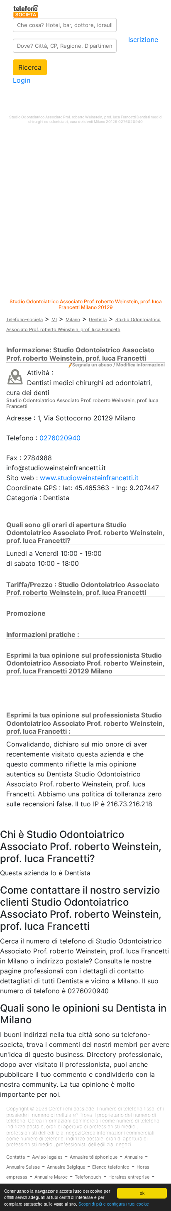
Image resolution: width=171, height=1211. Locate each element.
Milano (73, 319)
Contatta (15, 1157)
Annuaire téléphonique (93, 1157)
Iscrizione (143, 39)
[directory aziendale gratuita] (26, 10)
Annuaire (134, 1157)
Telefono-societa (24, 319)
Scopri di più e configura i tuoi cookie (113, 1204)
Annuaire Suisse (23, 1167)
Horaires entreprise (128, 1177)
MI (54, 319)
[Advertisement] (85, 213)
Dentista (98, 319)
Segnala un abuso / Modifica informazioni (118, 365)
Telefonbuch (88, 1177)
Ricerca (30, 67)
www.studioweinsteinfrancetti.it (89, 478)
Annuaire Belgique (66, 1167)
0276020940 (60, 438)
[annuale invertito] (15, 376)
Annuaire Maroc (51, 1177)
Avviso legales (47, 1157)
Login (21, 80)
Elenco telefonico (110, 1167)
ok (142, 1193)
